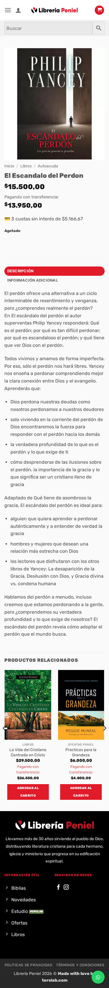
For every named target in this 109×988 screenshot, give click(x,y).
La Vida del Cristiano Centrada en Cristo (28, 752)
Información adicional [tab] (32, 280)
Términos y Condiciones (80, 965)
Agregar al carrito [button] (28, 791)
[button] (7, 10)
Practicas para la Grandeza (81, 752)
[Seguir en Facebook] (58, 887)
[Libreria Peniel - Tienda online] (54, 10)
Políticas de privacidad (28, 965)
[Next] (104, 740)
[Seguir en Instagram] (66, 887)
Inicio (9, 166)
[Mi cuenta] (18, 10)
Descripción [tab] (20, 271)
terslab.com (54, 980)
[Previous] (4, 740)
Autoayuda (48, 166)
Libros (26, 166)
